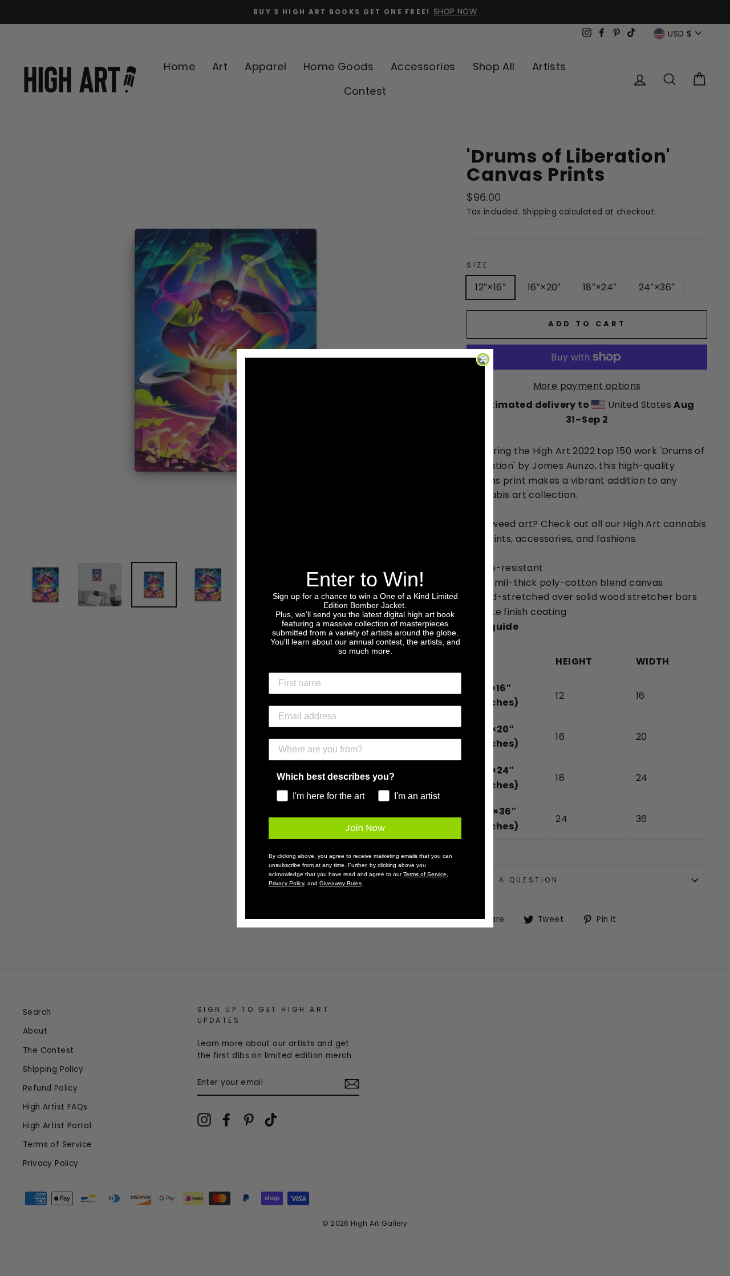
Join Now (365, 828)
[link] (365, 471)
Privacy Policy (286, 883)
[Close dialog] (483, 359)
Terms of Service (425, 874)
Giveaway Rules (340, 883)
